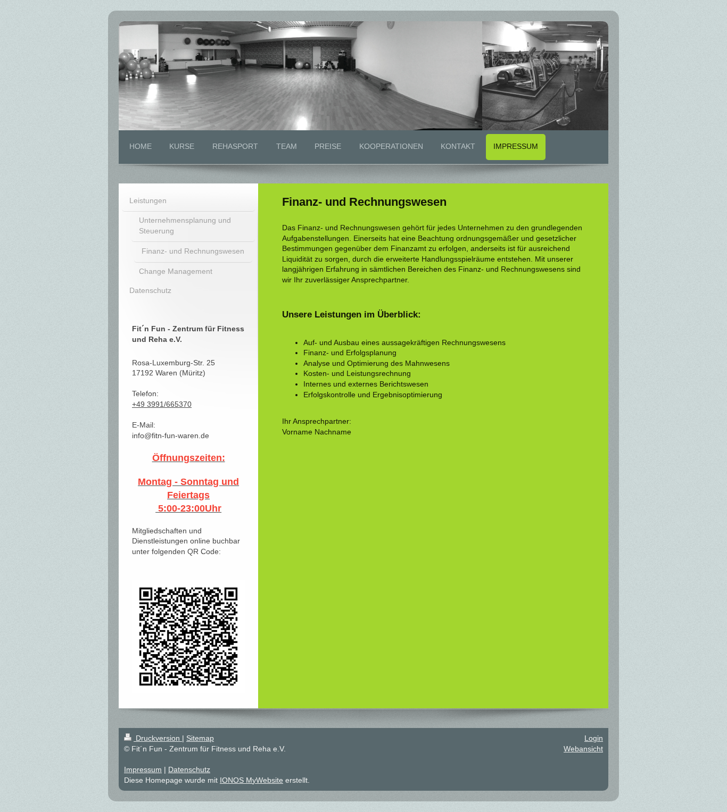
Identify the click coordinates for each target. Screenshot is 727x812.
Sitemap (200, 738)
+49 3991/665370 (162, 404)
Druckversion (158, 738)
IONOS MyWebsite (251, 780)
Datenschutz (189, 769)
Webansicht (583, 748)
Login (593, 738)
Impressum (143, 769)
